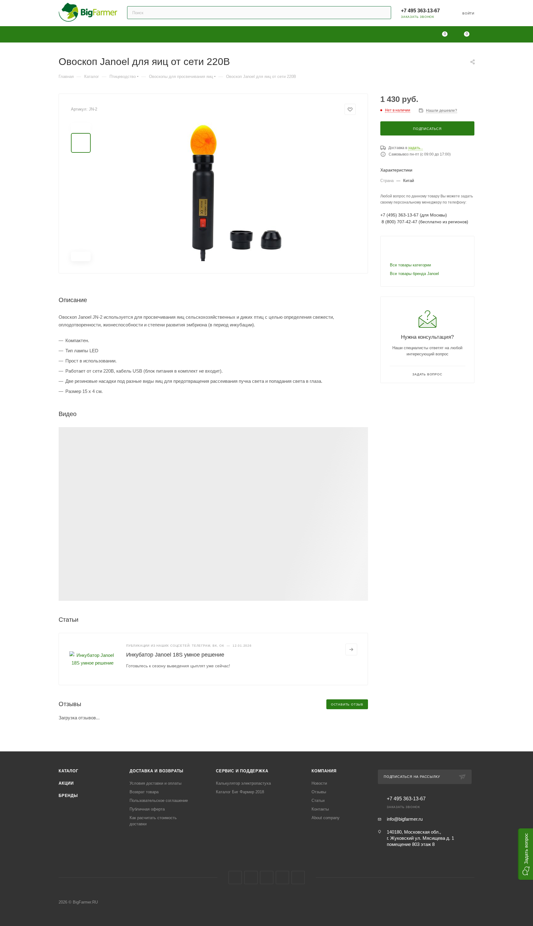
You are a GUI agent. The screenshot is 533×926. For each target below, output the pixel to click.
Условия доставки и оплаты (155, 783)
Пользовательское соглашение (159, 800)
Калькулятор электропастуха (243, 783)
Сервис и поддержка (242, 771)
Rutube (282, 877)
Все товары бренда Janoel (414, 273)
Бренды (68, 795)
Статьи (318, 800)
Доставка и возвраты (157, 771)
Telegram (251, 877)
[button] (525, 854)
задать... (415, 148)
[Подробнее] (351, 649)
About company (326, 817)
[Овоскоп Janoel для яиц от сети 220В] (227, 192)
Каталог (68, 771)
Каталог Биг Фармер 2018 (240, 792)
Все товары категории (410, 265)
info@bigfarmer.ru (405, 819)
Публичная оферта (147, 809)
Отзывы (319, 792)
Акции (66, 783)
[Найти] (383, 12)
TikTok (298, 877)
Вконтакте (235, 877)
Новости (319, 783)
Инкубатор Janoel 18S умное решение (175, 655)
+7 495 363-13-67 (420, 10)
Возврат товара (144, 792)
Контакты (320, 809)
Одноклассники (266, 877)
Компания (324, 771)
